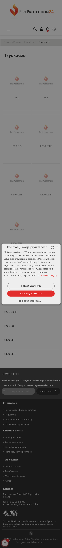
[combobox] (52, 247)
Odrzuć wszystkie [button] (31, 285)
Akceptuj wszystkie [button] (31, 293)
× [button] (57, 247)
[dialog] (31, 274)
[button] (31, 301)
